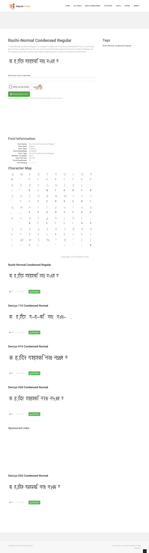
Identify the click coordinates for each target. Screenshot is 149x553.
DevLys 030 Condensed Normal (28, 387)
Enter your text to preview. (19, 75)
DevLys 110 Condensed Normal (28, 305)
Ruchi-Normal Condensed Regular (29, 264)
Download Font (20, 94)
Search (136, 6)
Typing (127, 6)
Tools (118, 6)
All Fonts (77, 6)
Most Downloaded (92, 6)
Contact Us (137, 548)
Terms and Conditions (129, 546)
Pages (139, 546)
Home (68, 6)
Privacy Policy (116, 546)
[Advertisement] (74, 19)
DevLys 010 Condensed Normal (28, 346)
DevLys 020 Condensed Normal (28, 475)
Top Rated (108, 6)
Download (35, 292)
